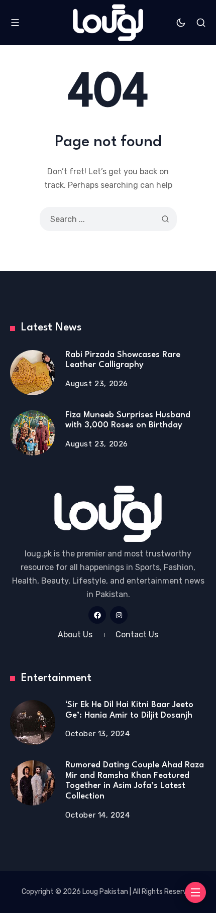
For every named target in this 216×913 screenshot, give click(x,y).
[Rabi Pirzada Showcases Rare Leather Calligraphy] (32, 372)
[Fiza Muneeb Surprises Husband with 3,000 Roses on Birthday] (32, 432)
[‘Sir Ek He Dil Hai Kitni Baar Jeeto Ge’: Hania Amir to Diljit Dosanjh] (32, 722)
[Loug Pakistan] (108, 23)
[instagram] (119, 615)
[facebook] (97, 615)
